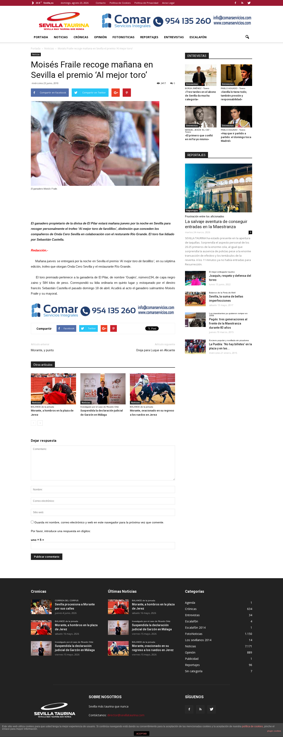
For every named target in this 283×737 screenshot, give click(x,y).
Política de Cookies (120, 2)
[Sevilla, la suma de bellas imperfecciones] (195, 299)
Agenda (190, 603)
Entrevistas (174, 37)
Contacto (101, 2)
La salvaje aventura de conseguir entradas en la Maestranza (216, 224)
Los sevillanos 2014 (198, 640)
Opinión (100, 37)
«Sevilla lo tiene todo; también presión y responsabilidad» (234, 95)
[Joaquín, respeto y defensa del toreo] (195, 278)
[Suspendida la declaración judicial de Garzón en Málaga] (103, 388)
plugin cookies (274, 731)
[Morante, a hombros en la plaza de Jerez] (53, 388)
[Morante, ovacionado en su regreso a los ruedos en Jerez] (152, 388)
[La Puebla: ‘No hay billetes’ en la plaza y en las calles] (195, 346)
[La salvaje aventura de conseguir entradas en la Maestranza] (218, 188)
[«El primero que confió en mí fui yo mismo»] (200, 116)
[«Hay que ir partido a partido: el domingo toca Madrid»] (236, 116)
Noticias (61, 37)
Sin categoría (193, 671)
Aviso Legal (168, 2)
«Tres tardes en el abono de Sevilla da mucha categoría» (200, 95)
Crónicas (81, 37)
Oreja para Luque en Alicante (155, 350)
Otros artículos (42, 364)
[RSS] (242, 2)
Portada (41, 37)
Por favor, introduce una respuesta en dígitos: (61, 531)
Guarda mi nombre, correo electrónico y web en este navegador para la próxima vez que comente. (99, 522)
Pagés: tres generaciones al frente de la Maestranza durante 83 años (228, 323)
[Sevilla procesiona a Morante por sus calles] (41, 607)
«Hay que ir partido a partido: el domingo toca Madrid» (236, 137)
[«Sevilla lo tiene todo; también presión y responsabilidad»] (236, 75)
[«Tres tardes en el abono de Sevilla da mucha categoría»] (200, 75)
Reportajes (149, 37)
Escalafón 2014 (195, 627)
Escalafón (198, 37)
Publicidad (191, 659)
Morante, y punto (42, 350)
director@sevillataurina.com (125, 715)
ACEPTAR (141, 733)
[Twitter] (249, 2)
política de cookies (252, 726)
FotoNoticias (123, 37)
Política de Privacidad (146, 2)
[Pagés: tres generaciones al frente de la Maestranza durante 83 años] (195, 319)
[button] (247, 37)
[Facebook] (235, 2)
